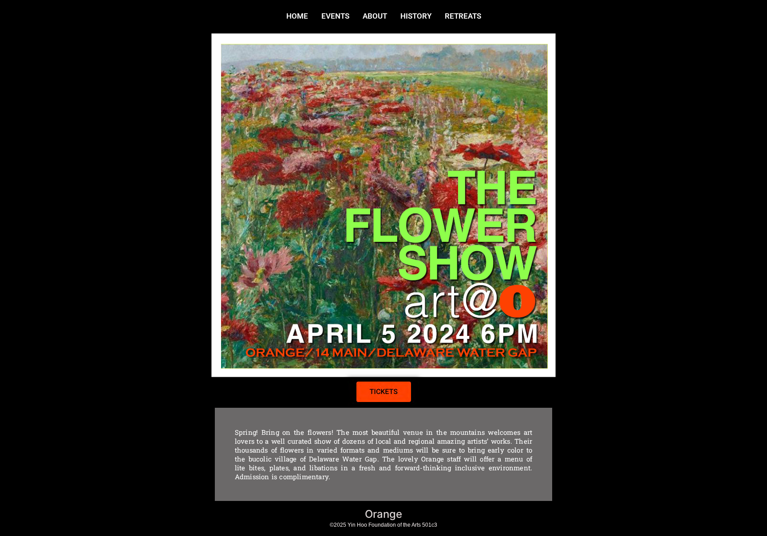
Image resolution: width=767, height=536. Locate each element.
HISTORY (415, 16)
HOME (297, 16)
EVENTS (335, 16)
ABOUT (375, 16)
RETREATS (463, 16)
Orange (383, 514)
